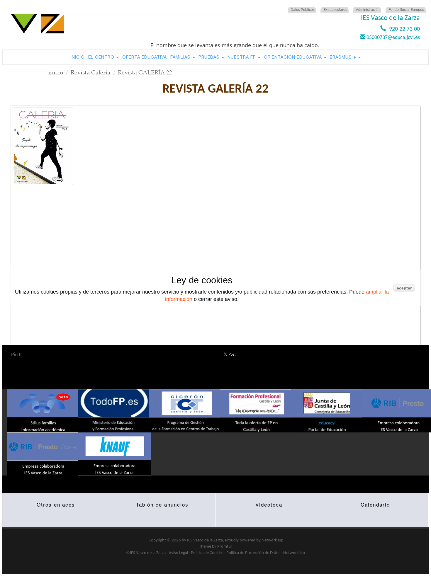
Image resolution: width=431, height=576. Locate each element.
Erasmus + (344, 56)
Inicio (78, 56)
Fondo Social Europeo (406, 10)
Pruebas (209, 56)
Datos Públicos (303, 10)
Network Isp (272, 540)
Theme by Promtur (215, 546)
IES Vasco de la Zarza (205, 540)
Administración (368, 10)
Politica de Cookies (207, 553)
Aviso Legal (178, 553)
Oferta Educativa (144, 56)
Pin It (16, 355)
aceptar (404, 288)
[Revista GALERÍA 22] (43, 146)
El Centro (102, 56)
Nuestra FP (242, 56)
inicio (55, 72)
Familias (181, 56)
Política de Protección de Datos (253, 553)
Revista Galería (90, 72)
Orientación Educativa (293, 56)
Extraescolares (335, 10)
